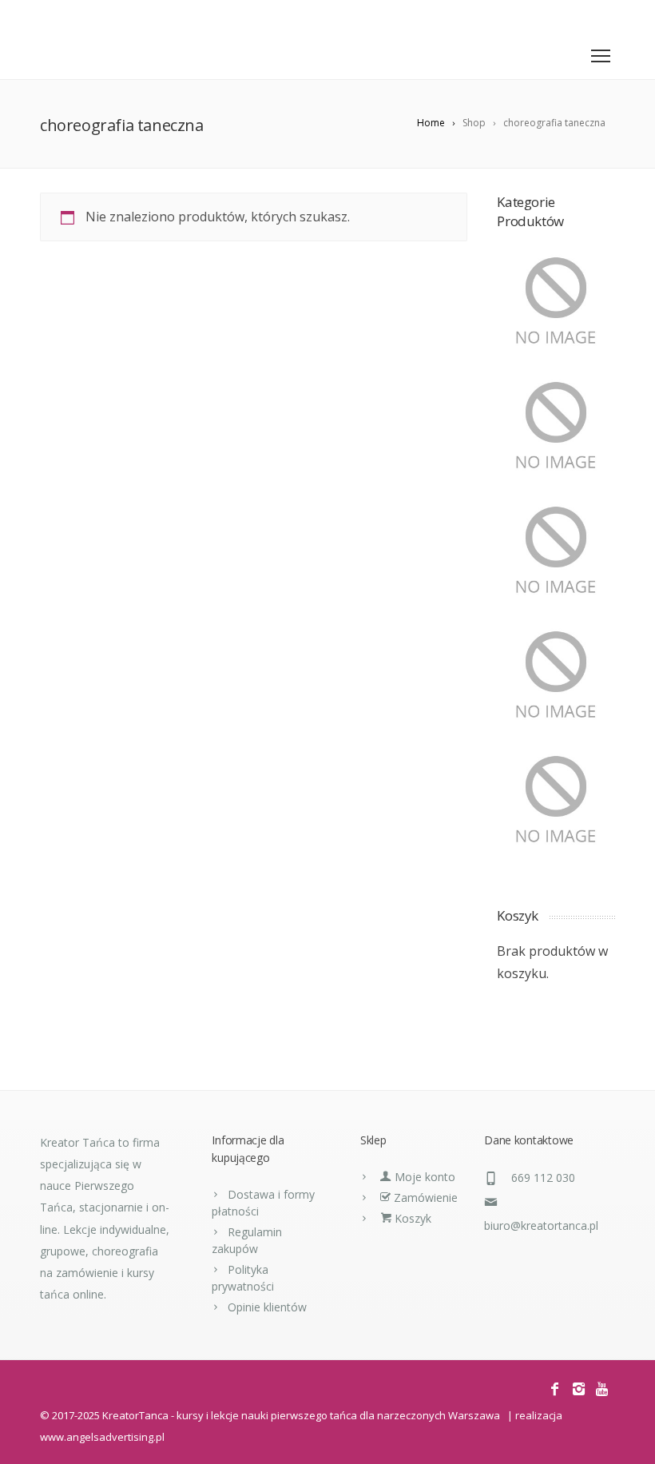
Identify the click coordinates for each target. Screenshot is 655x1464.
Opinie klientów (267, 1307)
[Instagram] (580, 16)
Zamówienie (424, 1197)
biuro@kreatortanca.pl (541, 1225)
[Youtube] (603, 16)
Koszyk (411, 1218)
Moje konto (423, 1176)
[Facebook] (557, 16)
